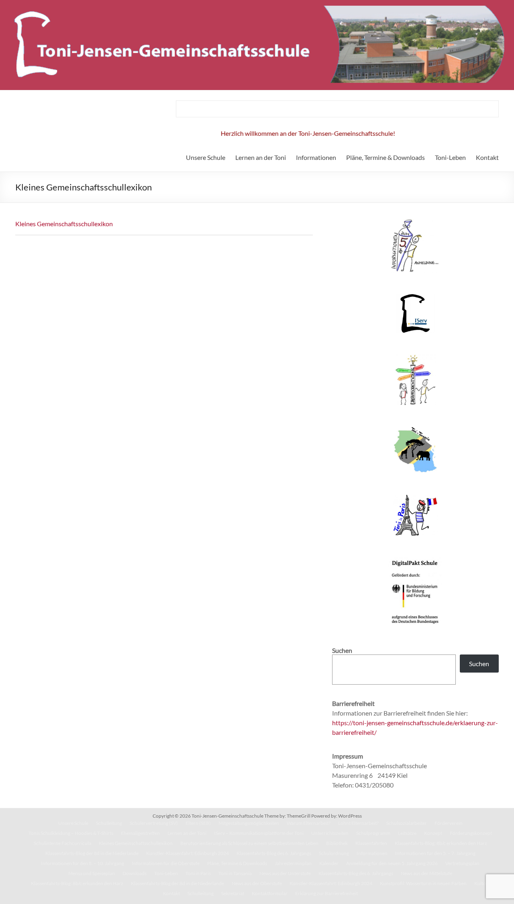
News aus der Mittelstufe (426, 873)
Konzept (433, 833)
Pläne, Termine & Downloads (385, 157)
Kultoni (482, 883)
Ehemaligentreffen (140, 833)
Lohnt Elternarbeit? (358, 823)
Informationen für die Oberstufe (166, 863)
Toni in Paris (198, 873)
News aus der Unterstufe (285, 873)
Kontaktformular (270, 893)
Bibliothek (337, 843)
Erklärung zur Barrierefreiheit (326, 893)
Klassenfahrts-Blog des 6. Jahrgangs (274, 853)
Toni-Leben (450, 157)
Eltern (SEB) (198, 823)
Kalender (329, 863)
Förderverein (448, 823)
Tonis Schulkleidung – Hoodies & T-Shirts (71, 833)
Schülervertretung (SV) (154, 823)
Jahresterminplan (293, 863)
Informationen (316, 157)
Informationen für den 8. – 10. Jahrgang (82, 863)
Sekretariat (232, 893)
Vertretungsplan (462, 863)
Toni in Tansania (235, 873)
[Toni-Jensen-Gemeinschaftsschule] (257, 4)
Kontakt (487, 157)
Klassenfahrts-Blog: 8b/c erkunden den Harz (441, 843)
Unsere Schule (205, 157)
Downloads (134, 873)
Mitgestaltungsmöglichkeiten (248, 823)
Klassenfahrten (371, 843)
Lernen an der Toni (260, 157)
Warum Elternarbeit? (308, 823)
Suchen (479, 663)
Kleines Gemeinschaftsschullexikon (64, 223)
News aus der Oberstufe (257, 883)
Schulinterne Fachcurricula (62, 843)
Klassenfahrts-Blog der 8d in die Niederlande (92, 853)
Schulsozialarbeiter (406, 823)
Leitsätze (407, 833)
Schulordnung (334, 853)
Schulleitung (109, 823)
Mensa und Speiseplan (91, 873)
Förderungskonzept (471, 833)
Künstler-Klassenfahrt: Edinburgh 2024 (187, 853)
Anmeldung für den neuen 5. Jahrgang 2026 (392, 863)
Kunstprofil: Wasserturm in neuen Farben (423, 883)
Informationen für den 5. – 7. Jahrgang (435, 853)
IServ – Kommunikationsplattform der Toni (259, 833)
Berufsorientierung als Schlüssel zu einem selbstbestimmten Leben (249, 843)
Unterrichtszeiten (330, 833)
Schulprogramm (373, 833)
